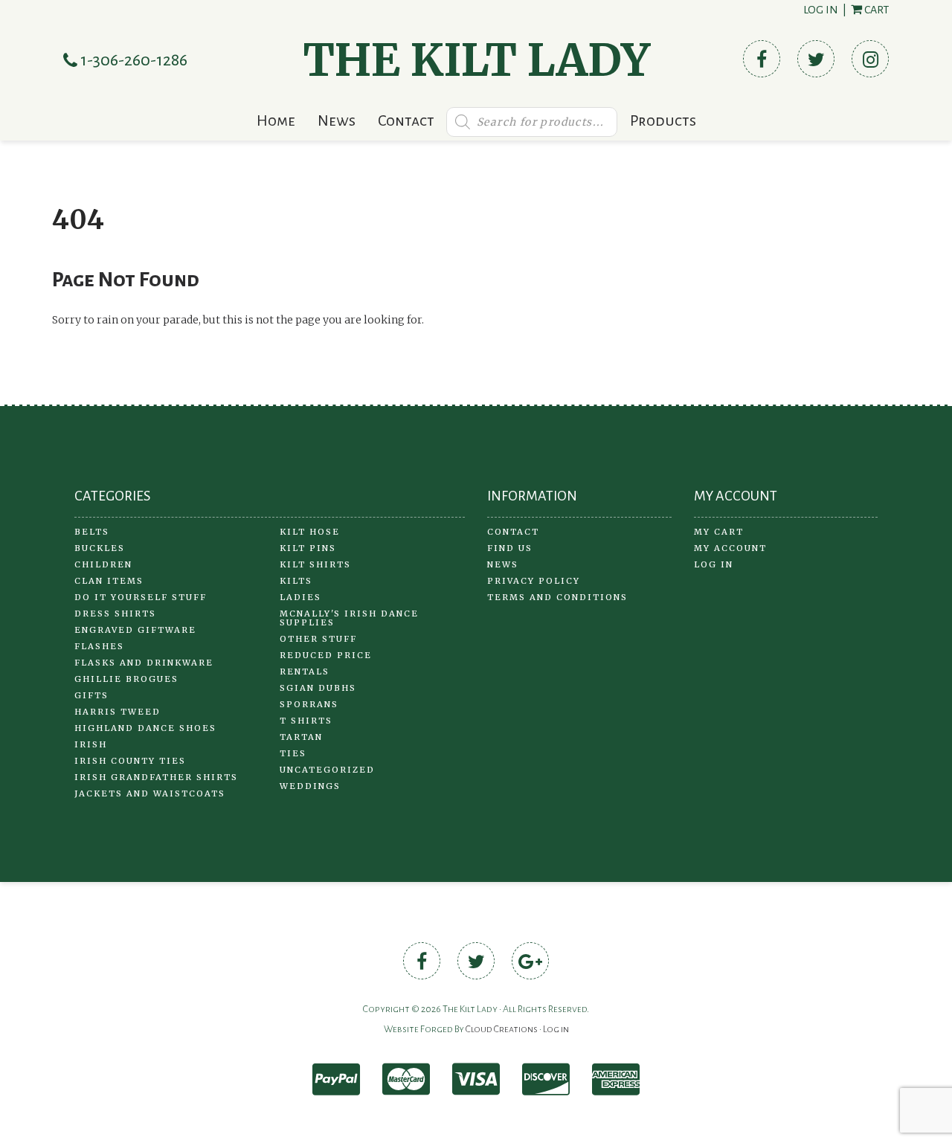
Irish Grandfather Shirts (156, 777)
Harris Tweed (117, 711)
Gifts (91, 695)
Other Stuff (318, 639)
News (337, 120)
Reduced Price (326, 655)
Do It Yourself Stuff (140, 597)
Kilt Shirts (315, 564)
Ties (293, 753)
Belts (91, 532)
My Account (730, 548)
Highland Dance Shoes (145, 728)
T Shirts (306, 720)
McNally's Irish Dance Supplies (349, 618)
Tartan (301, 737)
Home (276, 120)
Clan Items (109, 581)
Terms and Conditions (557, 597)
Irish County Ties (130, 761)
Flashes (99, 646)
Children (103, 564)
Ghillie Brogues (126, 679)
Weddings (310, 786)
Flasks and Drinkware (143, 662)
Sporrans (309, 704)
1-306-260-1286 (132, 60)
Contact (406, 120)
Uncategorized (327, 769)
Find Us (510, 548)
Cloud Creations (502, 1029)
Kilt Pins (308, 548)
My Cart (719, 532)
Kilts (296, 581)
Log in (820, 10)
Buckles (99, 548)
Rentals (304, 671)
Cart (875, 10)
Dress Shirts (115, 613)
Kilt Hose (310, 532)
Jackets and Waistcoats (149, 793)
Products (663, 120)
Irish (90, 744)
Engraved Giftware (135, 630)
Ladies (300, 597)
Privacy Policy (533, 581)
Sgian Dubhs (318, 688)
